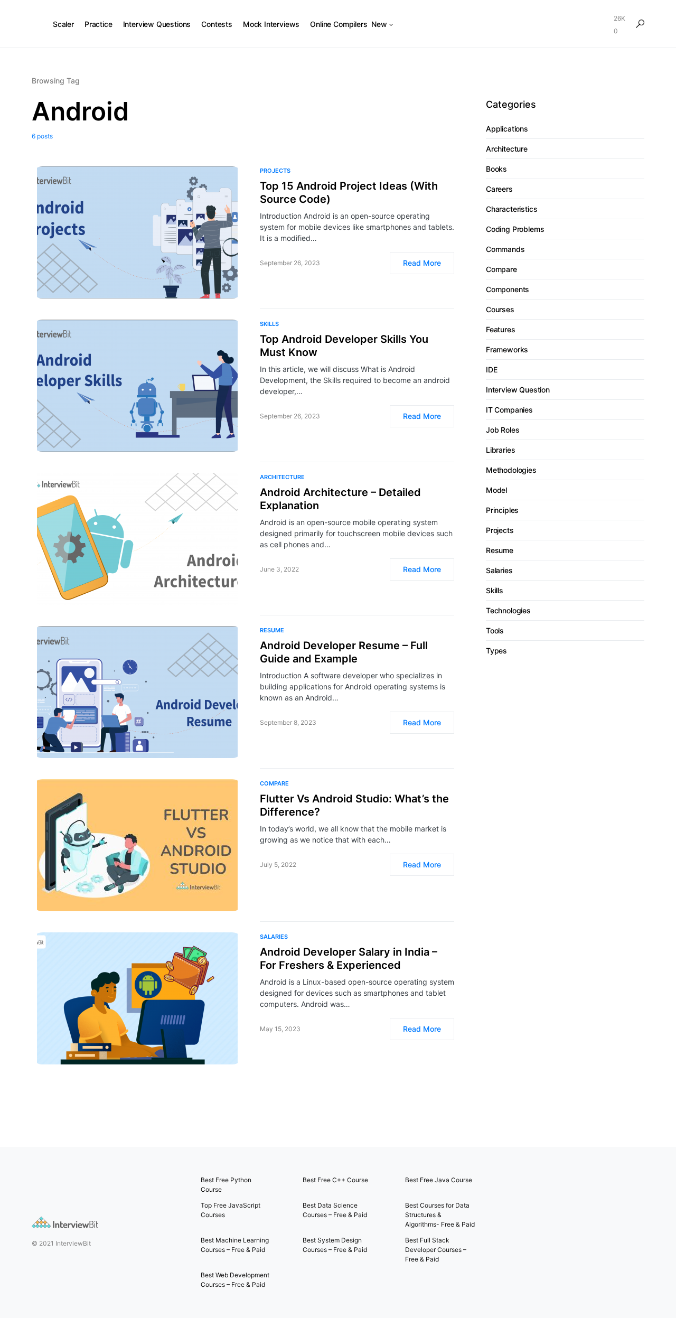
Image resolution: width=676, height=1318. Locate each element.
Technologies (508, 610)
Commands (505, 249)
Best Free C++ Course (335, 1180)
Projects (275, 170)
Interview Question (518, 390)
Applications (507, 129)
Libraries (500, 450)
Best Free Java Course (438, 1180)
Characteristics (511, 209)
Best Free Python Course (226, 1184)
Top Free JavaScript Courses (230, 1210)
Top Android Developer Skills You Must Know (344, 346)
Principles (502, 510)
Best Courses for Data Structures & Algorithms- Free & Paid (440, 1214)
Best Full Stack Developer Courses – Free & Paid (435, 1249)
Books (496, 169)
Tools (495, 631)
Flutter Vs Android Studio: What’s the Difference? (354, 805)
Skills (269, 324)
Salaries (274, 936)
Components (507, 289)
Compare (274, 783)
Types (496, 651)
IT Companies (509, 410)
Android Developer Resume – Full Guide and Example (344, 652)
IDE (491, 370)
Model (496, 490)
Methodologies (511, 470)
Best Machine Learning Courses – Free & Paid (235, 1245)
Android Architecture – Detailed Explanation (340, 499)
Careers (499, 189)
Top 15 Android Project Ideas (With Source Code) (349, 192)
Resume (272, 630)
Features (500, 329)
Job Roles (502, 430)
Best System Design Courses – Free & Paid (335, 1245)
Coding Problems (515, 229)
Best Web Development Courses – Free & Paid (235, 1279)
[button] (640, 24)
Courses (500, 309)
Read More (422, 262)
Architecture (282, 477)
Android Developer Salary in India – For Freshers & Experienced (348, 958)
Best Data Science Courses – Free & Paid (335, 1210)
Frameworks (507, 349)
